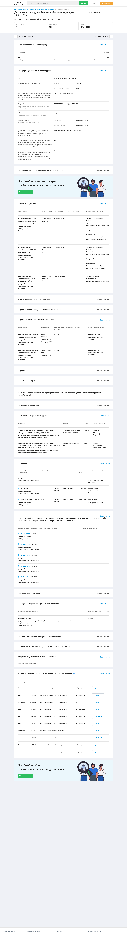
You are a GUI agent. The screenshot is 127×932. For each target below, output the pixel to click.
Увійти (95, 3)
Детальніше (98, 688)
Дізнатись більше (25, 192)
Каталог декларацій (20, 9)
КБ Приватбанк (25, 544)
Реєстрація (106, 3)
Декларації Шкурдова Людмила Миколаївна (41, 9)
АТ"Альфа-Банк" (25, 533)
